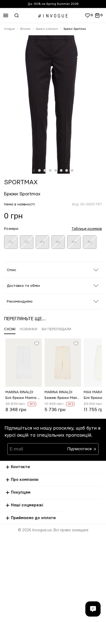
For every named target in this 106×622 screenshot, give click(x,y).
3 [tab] (44, 170)
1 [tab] (34, 170)
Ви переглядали (56, 329)
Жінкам (25, 29)
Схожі (9, 329)
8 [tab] (72, 170)
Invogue (9, 29)
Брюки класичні (47, 29)
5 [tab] (55, 170)
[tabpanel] (53, 105)
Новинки (28, 329)
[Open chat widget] (93, 609)
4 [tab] (50, 170)
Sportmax (21, 182)
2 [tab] (39, 170)
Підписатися (80, 447)
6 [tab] (61, 170)
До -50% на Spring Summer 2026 (53, 3)
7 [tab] (66, 170)
